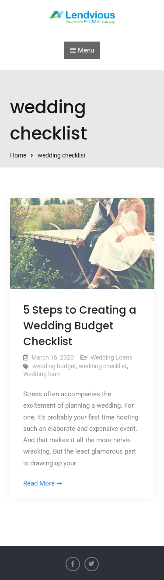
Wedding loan (41, 373)
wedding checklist (103, 366)
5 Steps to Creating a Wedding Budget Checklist (79, 326)
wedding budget (54, 366)
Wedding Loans (112, 357)
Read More (39, 483)
